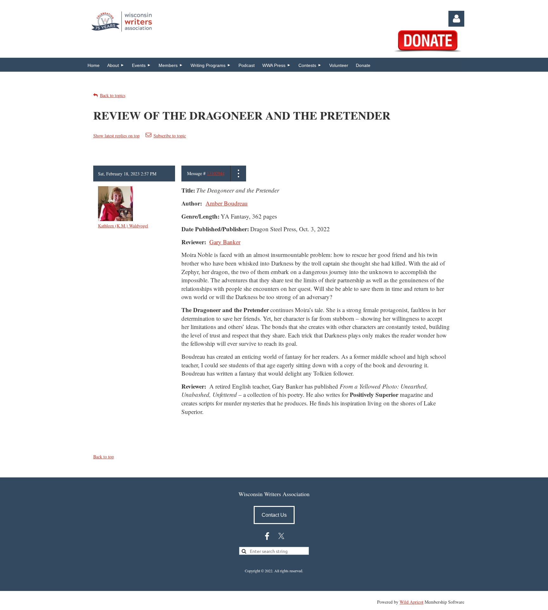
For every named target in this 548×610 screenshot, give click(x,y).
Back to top (103, 457)
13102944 (216, 173)
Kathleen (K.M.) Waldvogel (123, 226)
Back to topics (112, 95)
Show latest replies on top (116, 136)
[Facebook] (267, 536)
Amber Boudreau (227, 203)
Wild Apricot (411, 602)
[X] (281, 536)
